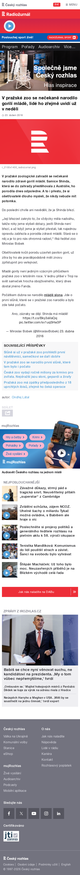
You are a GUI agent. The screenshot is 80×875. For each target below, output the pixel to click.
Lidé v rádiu (50, 748)
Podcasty (10, 785)
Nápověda (49, 742)
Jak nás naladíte (53, 736)
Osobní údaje (26, 864)
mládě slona (53, 295)
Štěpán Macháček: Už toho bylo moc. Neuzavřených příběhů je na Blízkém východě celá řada (47, 568)
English (66, 864)
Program (10, 46)
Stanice (8, 748)
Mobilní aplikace (15, 791)
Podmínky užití (48, 864)
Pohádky (12, 445)
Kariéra (47, 754)
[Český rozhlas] (14, 4)
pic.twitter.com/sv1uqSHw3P (40, 322)
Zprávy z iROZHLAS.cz (22, 611)
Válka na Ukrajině (15, 736)
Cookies (8, 864)
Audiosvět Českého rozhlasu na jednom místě (32, 472)
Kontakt (47, 760)
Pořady (28, 46)
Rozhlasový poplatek (56, 765)
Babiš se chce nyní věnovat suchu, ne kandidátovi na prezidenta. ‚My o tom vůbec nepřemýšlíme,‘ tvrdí (38, 674)
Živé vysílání (14, 454)
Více (70, 46)
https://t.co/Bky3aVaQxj (40, 318)
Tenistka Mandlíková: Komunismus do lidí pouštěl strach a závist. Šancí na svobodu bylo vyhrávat (48, 550)
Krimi (35, 437)
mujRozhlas (10, 426)
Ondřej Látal (20, 397)
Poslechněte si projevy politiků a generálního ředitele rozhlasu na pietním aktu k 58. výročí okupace (47, 531)
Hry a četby (13, 437)
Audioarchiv (49, 46)
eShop (8, 754)
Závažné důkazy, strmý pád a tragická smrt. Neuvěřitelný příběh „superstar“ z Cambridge (47, 492)
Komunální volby (15, 742)
